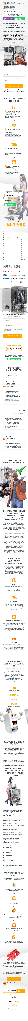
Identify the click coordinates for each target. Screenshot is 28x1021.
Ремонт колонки (19, 19)
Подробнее (16, 1001)
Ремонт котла (9, 18)
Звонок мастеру (20, 991)
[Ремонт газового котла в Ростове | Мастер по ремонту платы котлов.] (14, 885)
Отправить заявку (12, 336)
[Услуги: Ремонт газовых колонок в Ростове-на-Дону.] (14, 898)
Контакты (14, 979)
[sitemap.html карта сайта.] (14, 937)
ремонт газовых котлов (11, 535)
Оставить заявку (14, 86)
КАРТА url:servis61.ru (15, 1004)
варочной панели (18, 836)
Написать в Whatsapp (11, 205)
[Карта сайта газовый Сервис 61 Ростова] (14, 791)
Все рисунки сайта (14, 1009)
